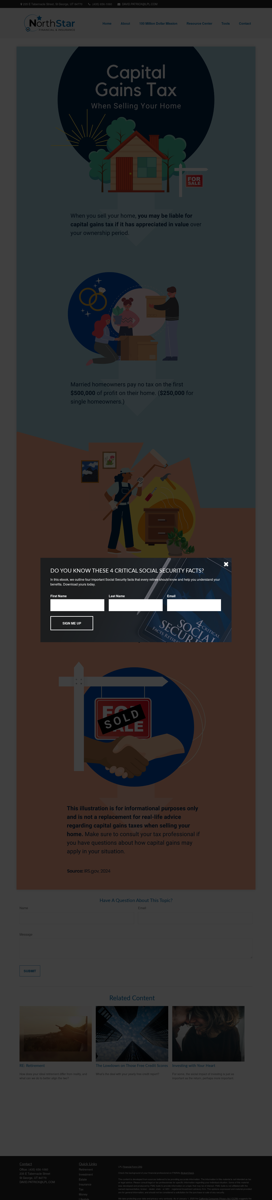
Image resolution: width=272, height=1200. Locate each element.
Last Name (117, 596)
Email (171, 596)
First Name (58, 596)
